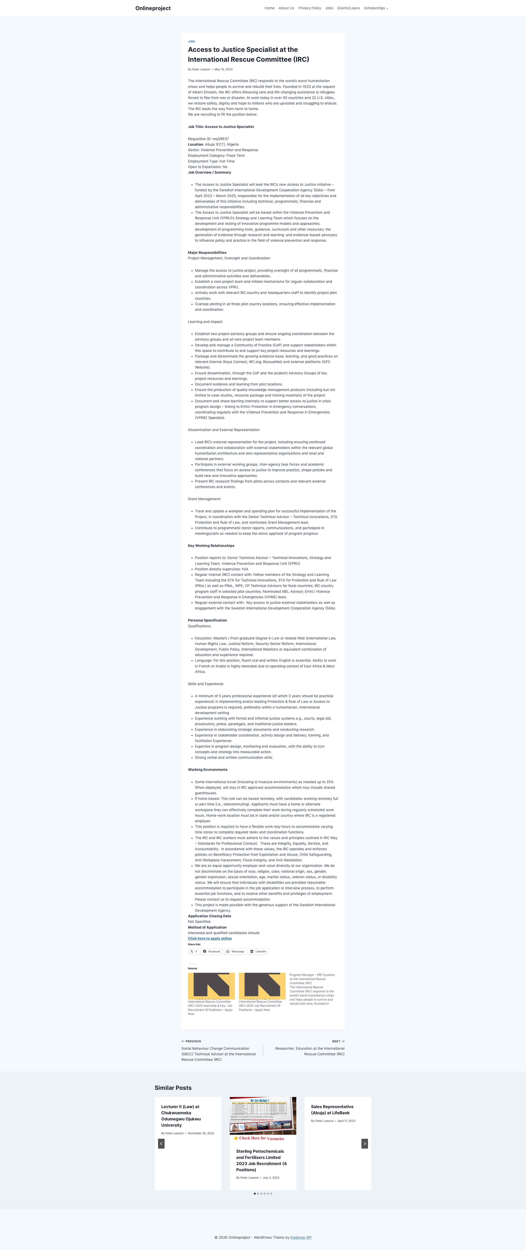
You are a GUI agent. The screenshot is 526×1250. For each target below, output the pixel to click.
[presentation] (263, 1119)
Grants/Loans (348, 8)
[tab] (255, 1194)
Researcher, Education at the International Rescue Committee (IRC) (310, 1048)
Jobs (329, 8)
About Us (286, 8)
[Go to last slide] (161, 1144)
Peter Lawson (201, 69)
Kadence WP (301, 1237)
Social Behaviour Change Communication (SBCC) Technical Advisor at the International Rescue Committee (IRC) (218, 1051)
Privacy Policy (310, 8)
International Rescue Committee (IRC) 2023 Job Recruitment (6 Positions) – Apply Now (260, 1005)
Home (270, 8)
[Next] (364, 1144)
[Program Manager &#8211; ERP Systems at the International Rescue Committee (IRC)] (315, 989)
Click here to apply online (210, 938)
